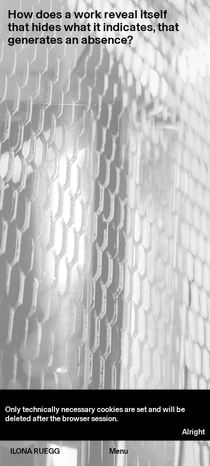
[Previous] (52, 238)
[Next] (157, 238)
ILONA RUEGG (35, 451)
